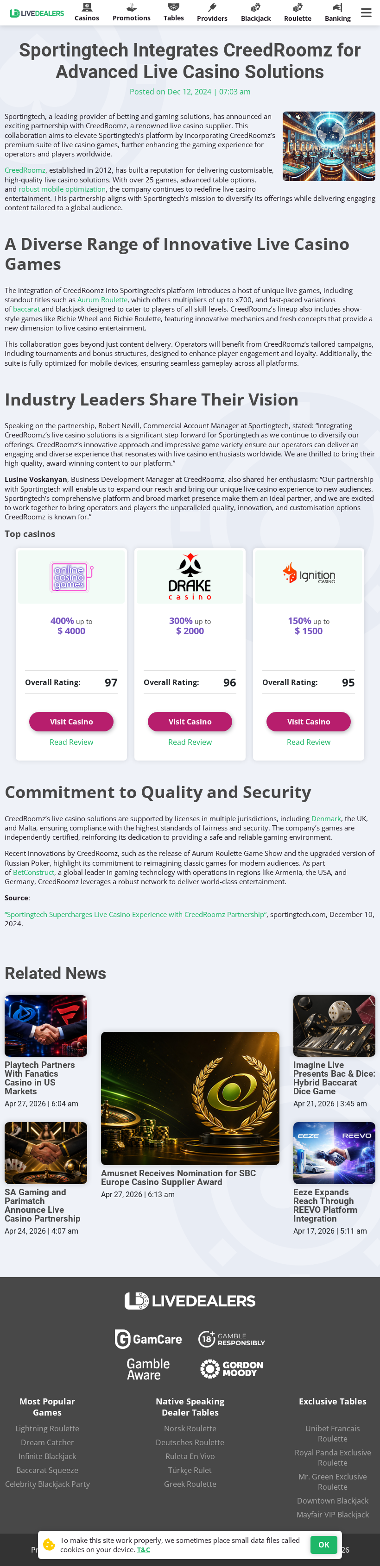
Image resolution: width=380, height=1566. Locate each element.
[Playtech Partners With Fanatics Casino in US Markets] (46, 1026)
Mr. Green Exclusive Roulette (332, 1482)
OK (323, 1545)
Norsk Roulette (190, 1428)
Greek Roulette (190, 1484)
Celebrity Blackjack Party (47, 1484)
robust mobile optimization (62, 188)
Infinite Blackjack (47, 1456)
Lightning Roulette (47, 1428)
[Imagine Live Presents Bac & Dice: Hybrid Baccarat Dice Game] (334, 1026)
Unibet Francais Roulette (332, 1433)
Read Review (71, 742)
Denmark (326, 818)
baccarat (26, 308)
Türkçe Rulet (190, 1470)
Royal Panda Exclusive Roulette (333, 1457)
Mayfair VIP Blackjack (333, 1515)
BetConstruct (33, 872)
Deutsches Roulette (190, 1442)
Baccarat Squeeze (47, 1470)
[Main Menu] (368, 13)
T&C (143, 1549)
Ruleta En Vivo (190, 1456)
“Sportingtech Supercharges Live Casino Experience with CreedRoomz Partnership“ (135, 914)
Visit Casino (71, 722)
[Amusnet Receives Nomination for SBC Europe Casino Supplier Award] (190, 1099)
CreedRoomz (25, 170)
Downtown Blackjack (332, 1501)
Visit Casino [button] (190, 722)
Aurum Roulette (102, 299)
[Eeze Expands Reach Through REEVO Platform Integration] (334, 1153)
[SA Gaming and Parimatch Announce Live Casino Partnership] (46, 1153)
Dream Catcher (47, 1442)
